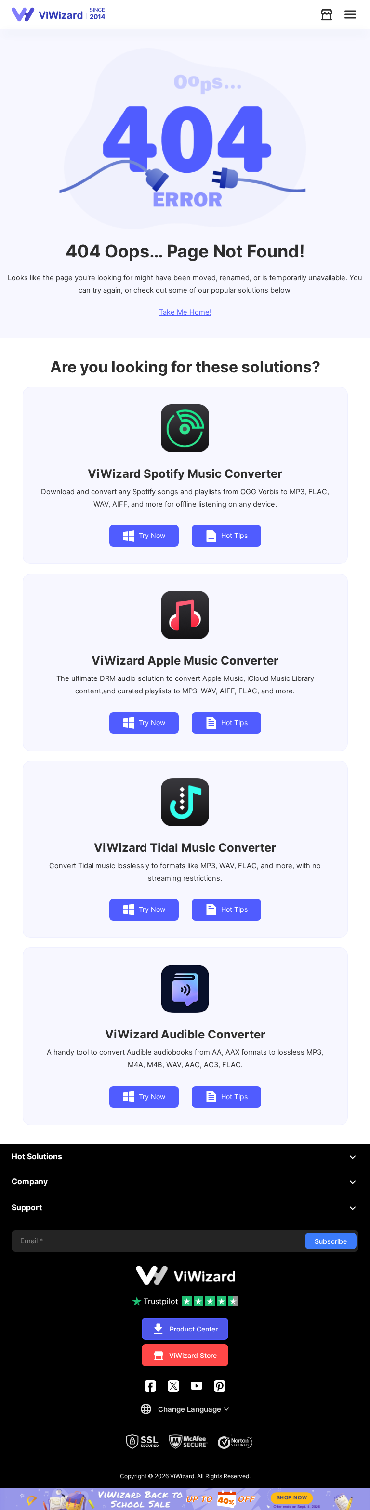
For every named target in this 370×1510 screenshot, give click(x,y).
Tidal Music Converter (185, 848)
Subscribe (331, 1241)
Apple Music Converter (185, 660)
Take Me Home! (185, 312)
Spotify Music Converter (185, 474)
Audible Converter (185, 1034)
